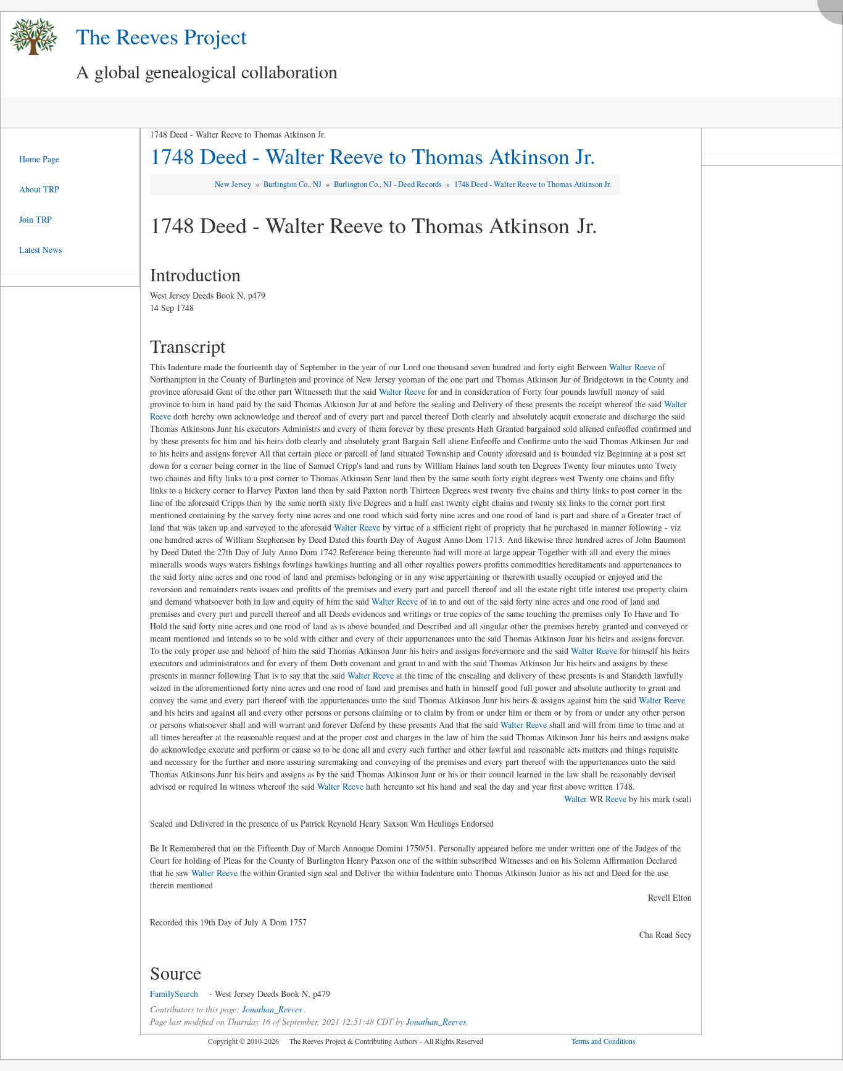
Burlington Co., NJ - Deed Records (389, 184)
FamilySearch (174, 993)
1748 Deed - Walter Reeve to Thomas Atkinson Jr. (373, 155)
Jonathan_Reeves (272, 1009)
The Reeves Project (161, 36)
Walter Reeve (632, 367)
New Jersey (234, 184)
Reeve (615, 798)
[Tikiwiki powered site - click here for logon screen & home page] (29, 37)
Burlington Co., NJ (293, 184)
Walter (575, 798)
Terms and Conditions (603, 1041)
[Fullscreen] (833, 9)
